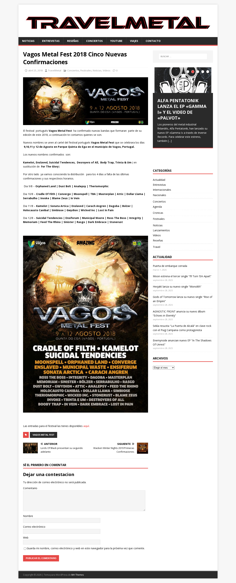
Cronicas (158, 212)
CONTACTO (153, 41)
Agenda (157, 206)
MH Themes (77, 574)
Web (25, 537)
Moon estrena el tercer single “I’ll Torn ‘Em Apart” (182, 276)
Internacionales (162, 189)
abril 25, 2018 (35, 70)
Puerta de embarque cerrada (170, 266)
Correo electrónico (34, 526)
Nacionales (159, 195)
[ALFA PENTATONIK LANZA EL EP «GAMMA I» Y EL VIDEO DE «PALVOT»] (183, 80)
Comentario (30, 488)
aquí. (86, 426)
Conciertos (94, 41)
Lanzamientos (161, 230)
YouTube (116, 41)
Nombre (28, 516)
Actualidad (159, 179)
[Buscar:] (183, 56)
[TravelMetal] (118, 35)
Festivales (86, 70)
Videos (106, 70)
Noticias (28, 41)
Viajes (134, 41)
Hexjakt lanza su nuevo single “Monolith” (177, 286)
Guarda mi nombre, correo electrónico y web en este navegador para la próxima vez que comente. (86, 548)
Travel (156, 247)
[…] (170, 141)
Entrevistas (51, 41)
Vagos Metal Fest (43, 434)
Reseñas (73, 41)
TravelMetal (54, 70)
